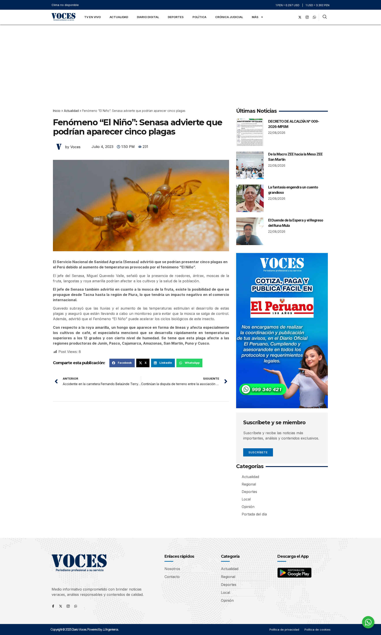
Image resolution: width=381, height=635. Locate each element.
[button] (122, 363)
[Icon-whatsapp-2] (314, 17)
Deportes (176, 17)
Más (255, 17)
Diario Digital (148, 17)
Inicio (56, 111)
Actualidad (119, 17)
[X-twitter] (300, 17)
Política (199, 17)
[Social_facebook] (292, 17)
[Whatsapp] (75, 606)
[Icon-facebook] (53, 606)
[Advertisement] (190, 57)
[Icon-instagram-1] (307, 17)
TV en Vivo (92, 17)
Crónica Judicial (229, 17)
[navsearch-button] (325, 17)
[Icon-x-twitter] (60, 606)
